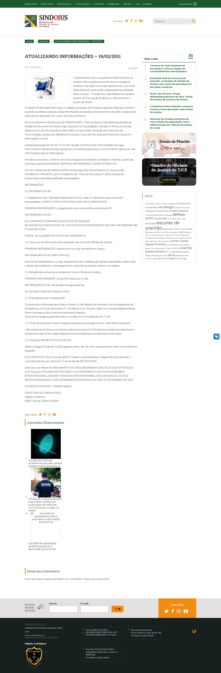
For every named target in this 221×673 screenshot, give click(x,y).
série (171, 255)
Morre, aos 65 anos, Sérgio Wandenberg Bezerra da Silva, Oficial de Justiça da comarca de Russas (171, 96)
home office (165, 232)
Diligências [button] (113, 4)
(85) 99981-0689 (93, 632)
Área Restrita (185, 4)
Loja (137, 4)
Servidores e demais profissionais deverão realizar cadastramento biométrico (45, 463)
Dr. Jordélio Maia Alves (176, 219)
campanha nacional (182, 208)
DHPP (149, 218)
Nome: (53, 603)
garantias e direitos (152, 232)
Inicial (29, 41)
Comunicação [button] (82, 4)
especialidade (168, 229)
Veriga (183, 258)
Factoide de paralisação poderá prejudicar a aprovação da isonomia (42, 546)
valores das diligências (169, 258)
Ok (116, 609)
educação (150, 223)
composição (167, 215)
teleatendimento (182, 256)
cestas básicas (178, 210)
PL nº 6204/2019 (173, 252)
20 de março (150, 204)
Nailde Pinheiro (156, 244)
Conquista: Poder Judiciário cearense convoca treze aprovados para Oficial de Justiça (171, 109)
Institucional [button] (46, 4)
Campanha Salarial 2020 (157, 211)
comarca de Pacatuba (153, 215)
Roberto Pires (150, 256)
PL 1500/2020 (176, 248)
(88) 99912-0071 (110, 632)
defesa (179, 214)
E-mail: (84, 603)
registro (186, 252)
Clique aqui (89, 578)
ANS (160, 207)
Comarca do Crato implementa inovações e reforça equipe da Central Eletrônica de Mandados (168, 68)
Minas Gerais (179, 241)
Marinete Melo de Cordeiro (160, 241)
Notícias (44, 41)
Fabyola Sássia (187, 229)
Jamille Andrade (157, 238)
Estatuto (177, 229)
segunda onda (161, 256)
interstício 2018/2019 (178, 232)
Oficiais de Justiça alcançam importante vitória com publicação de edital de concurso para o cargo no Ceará (45, 505)
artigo (169, 207)
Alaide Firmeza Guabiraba (165, 204)
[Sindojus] (46, 21)
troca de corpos (151, 259)
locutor (175, 238)
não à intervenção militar (160, 248)
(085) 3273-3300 (100, 630)
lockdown (168, 238)
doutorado (160, 218)
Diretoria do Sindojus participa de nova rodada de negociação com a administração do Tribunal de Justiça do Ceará (171, 123)
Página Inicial (31, 4)
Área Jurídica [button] (63, 4)
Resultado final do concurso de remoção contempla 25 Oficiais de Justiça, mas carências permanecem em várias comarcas (171, 82)
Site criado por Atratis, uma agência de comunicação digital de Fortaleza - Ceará (194, 632)
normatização (172, 245)
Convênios (99, 4)
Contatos (147, 4)
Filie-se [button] (126, 4)
